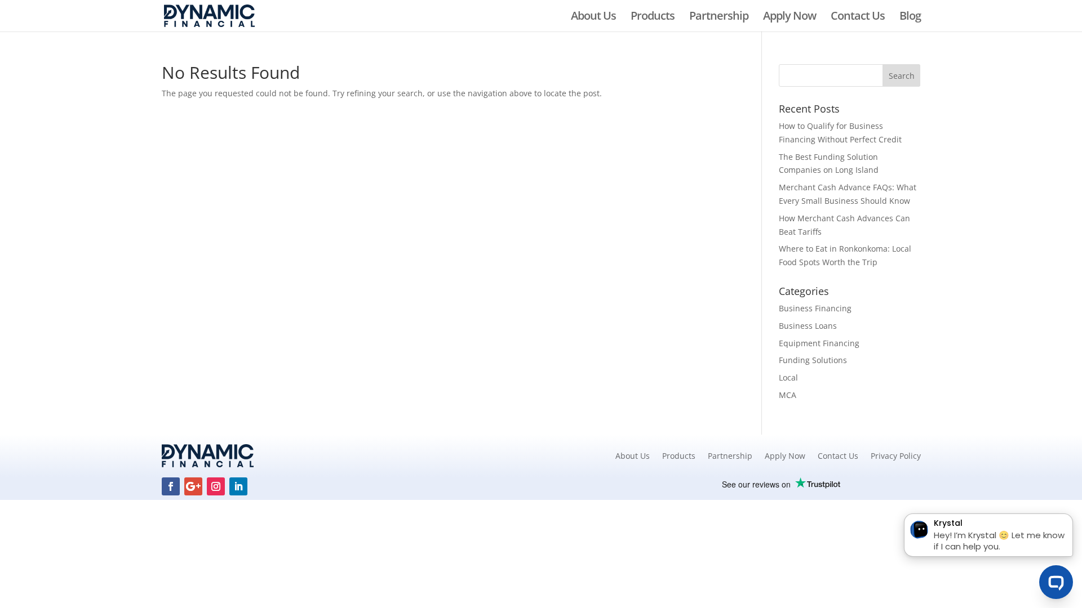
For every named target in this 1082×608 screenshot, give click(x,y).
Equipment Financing (819, 343)
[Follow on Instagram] (216, 486)
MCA (787, 395)
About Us (593, 17)
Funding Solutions (813, 360)
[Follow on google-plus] (193, 486)
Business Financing (815, 308)
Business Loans (808, 325)
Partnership (718, 17)
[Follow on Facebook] (171, 486)
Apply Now (789, 17)
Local (788, 377)
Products (653, 17)
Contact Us (858, 17)
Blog (910, 17)
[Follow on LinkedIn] (238, 486)
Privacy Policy (896, 455)
